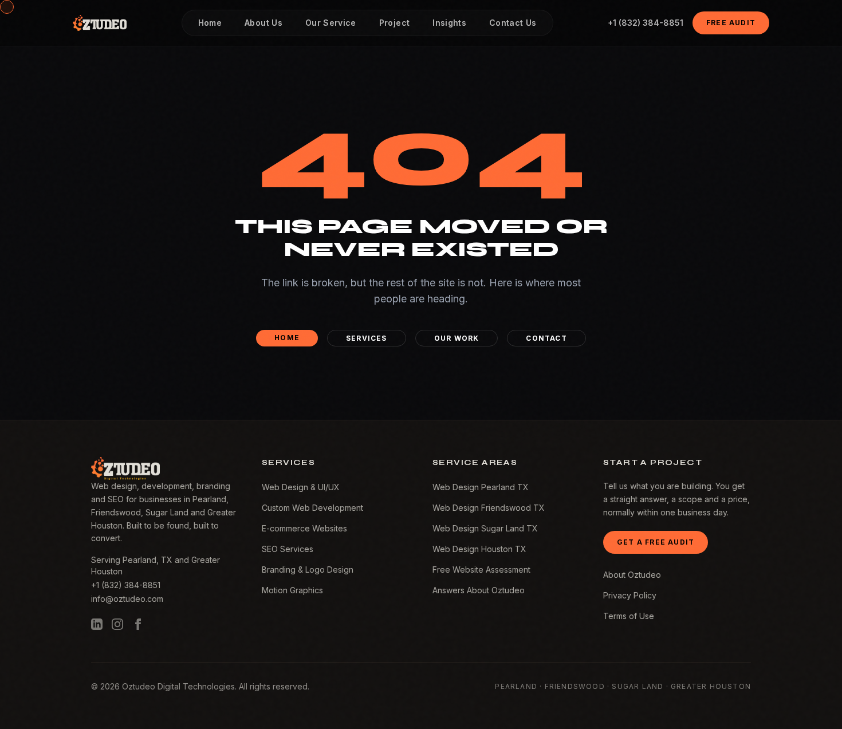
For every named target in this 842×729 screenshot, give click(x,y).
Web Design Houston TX (479, 549)
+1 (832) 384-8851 (645, 22)
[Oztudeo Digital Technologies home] (100, 23)
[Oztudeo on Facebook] (138, 624)
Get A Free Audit (655, 542)
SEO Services (287, 549)
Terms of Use (628, 616)
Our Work (456, 338)
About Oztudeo (632, 575)
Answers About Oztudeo (478, 590)
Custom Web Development (312, 508)
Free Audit (731, 22)
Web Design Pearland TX (480, 487)
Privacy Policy (629, 595)
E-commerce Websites (304, 528)
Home (287, 337)
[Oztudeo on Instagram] (117, 624)
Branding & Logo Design (307, 569)
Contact (546, 338)
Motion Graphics (292, 590)
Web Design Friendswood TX (488, 508)
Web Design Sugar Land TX (485, 528)
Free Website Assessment (481, 569)
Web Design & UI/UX (301, 487)
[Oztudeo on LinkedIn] (96, 624)
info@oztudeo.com (127, 599)
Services (366, 338)
